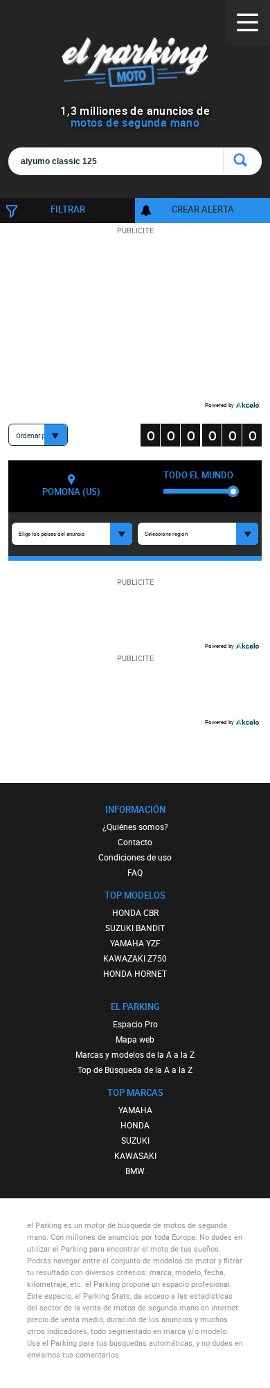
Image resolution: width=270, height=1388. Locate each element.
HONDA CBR (135, 912)
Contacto (135, 841)
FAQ (135, 872)
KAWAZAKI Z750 (135, 958)
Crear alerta (203, 209)
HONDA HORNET (135, 973)
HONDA (135, 1124)
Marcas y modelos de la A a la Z (135, 1054)
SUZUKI (135, 1140)
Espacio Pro (135, 1023)
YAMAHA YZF (135, 942)
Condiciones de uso (135, 857)
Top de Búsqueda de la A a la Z (135, 1069)
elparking (135, 62)
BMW (135, 1170)
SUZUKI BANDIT (135, 927)
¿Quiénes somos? (135, 826)
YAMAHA (135, 1109)
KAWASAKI (135, 1155)
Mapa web (135, 1039)
